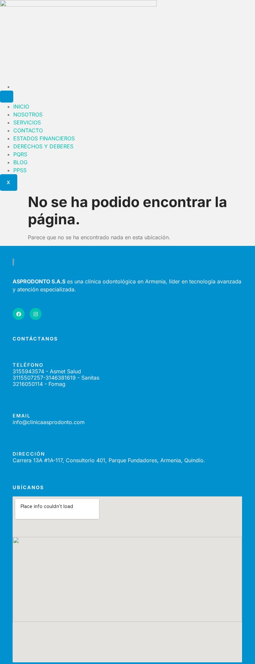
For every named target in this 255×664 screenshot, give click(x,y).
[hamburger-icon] (6, 97)
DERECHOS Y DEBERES (43, 146)
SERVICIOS (27, 122)
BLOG (20, 162)
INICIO (21, 106)
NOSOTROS (27, 114)
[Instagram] (36, 314)
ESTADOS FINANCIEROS (44, 138)
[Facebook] (19, 314)
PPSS (20, 170)
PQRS (20, 154)
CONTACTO (28, 130)
